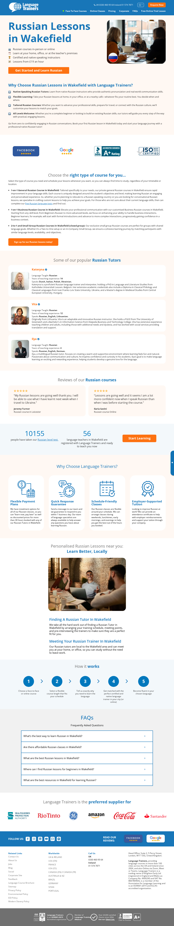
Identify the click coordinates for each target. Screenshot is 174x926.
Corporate (124, 11)
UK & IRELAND (55, 857)
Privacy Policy (14, 890)
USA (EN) (52, 860)
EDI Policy (13, 897)
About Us (12, 860)
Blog (10, 867)
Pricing (112, 11)
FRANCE (52, 864)
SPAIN (51, 887)
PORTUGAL (53, 890)
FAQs (135, 11)
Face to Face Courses (76, 11)
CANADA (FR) (69, 872)
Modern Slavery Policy (18, 901)
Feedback (12, 879)
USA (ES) (52, 868)
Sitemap (12, 886)
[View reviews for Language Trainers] (129, 917)
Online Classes (97, 11)
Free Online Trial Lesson (153, 11)
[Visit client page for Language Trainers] (104, 917)
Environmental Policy (18, 894)
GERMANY (53, 883)
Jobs (10, 864)
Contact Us (13, 856)
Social (11, 871)
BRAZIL (51, 879)
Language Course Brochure (21, 882)
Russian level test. (48, 439)
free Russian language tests (39, 203)
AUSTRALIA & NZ (56, 875)
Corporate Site (15, 875)
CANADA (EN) (55, 872)
